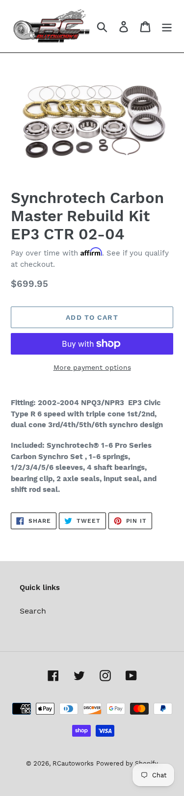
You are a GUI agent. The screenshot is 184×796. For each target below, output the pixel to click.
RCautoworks (73, 763)
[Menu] (167, 26)
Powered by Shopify (127, 763)
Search (33, 611)
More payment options (92, 367)
